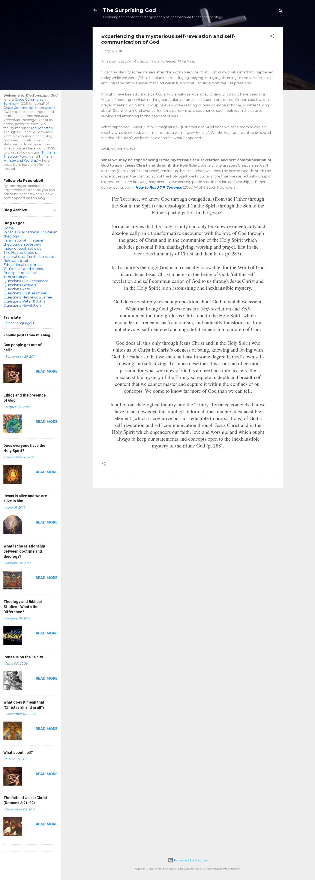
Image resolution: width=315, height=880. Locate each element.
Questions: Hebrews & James (27, 297)
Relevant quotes (17, 261)
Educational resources (22, 265)
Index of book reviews (22, 248)
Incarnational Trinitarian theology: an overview (23, 242)
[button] (272, 36)
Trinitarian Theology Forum (30, 154)
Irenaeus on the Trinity (23, 657)
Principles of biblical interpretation (20, 275)
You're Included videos (23, 269)
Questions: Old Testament (25, 281)
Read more (46, 371)
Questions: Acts (16, 289)
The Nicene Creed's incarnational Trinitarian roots (28, 255)
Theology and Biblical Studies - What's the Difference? (22, 606)
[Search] (280, 11)
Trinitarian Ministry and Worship (28, 158)
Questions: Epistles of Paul (26, 293)
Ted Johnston (42, 128)
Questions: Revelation (22, 305)
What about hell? (18, 752)
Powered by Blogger (190, 860)
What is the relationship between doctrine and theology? (24, 551)
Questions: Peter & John (24, 301)
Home (8, 228)
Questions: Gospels (19, 285)
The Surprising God (129, 10)
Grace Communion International (29, 108)
